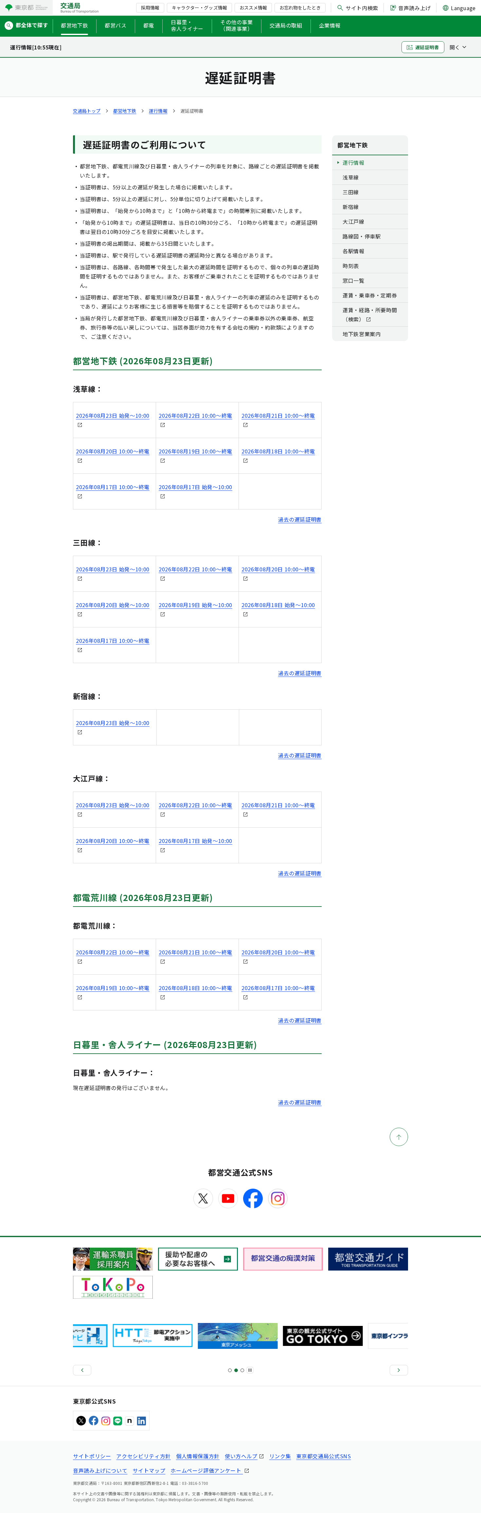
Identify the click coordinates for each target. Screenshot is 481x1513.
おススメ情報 (253, 7)
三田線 (351, 192)
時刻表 (351, 266)
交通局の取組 (286, 25)
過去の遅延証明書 (300, 519)
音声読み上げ (414, 8)
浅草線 (351, 177)
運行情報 (158, 110)
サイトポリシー (92, 1456)
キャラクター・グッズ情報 (199, 7)
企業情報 (330, 25)
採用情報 (150, 7)
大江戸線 (354, 221)
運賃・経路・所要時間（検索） (370, 314)
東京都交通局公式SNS (323, 1456)
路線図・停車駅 (362, 236)
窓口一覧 (354, 280)
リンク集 (280, 1456)
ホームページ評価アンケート (206, 1470)
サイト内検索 (362, 8)
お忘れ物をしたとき (300, 7)
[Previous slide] (82, 1370)
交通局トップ (86, 110)
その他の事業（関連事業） (236, 25)
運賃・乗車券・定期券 (370, 295)
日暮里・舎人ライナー (187, 25)
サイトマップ (149, 1470)
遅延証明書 (427, 47)
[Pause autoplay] (250, 1370)
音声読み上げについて (100, 1470)
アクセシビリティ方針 (143, 1456)
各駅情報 (354, 251)
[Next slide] (399, 1370)
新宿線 (351, 207)
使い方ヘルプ (241, 1456)
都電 (148, 25)
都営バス (116, 25)
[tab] (230, 1370)
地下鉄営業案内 (362, 334)
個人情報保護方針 (198, 1456)
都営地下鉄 (74, 25)
